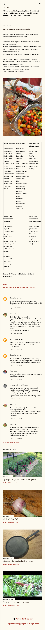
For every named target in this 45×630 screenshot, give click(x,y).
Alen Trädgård (15, 339)
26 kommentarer (14, 483)
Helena (12, 371)
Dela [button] (5, 284)
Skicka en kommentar (11, 443)
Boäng (6, 7)
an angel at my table (17, 385)
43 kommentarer (14, 523)
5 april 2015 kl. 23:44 (16, 333)
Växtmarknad (30, 287)
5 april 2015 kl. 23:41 (15, 308)
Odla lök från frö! (10, 519)
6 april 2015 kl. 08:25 (16, 365)
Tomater (22, 287)
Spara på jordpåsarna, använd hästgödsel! (20, 479)
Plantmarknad (14, 287)
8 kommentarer (13, 564)
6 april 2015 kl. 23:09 (16, 438)
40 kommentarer (14, 606)
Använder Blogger (24, 619)
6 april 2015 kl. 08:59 (16, 379)
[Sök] (40, 3)
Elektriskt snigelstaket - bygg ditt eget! (19, 602)
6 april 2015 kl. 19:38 (15, 398)
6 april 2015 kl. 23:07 (16, 418)
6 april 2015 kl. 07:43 (16, 349)
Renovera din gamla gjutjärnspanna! (18, 561)
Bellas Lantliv (14, 298)
